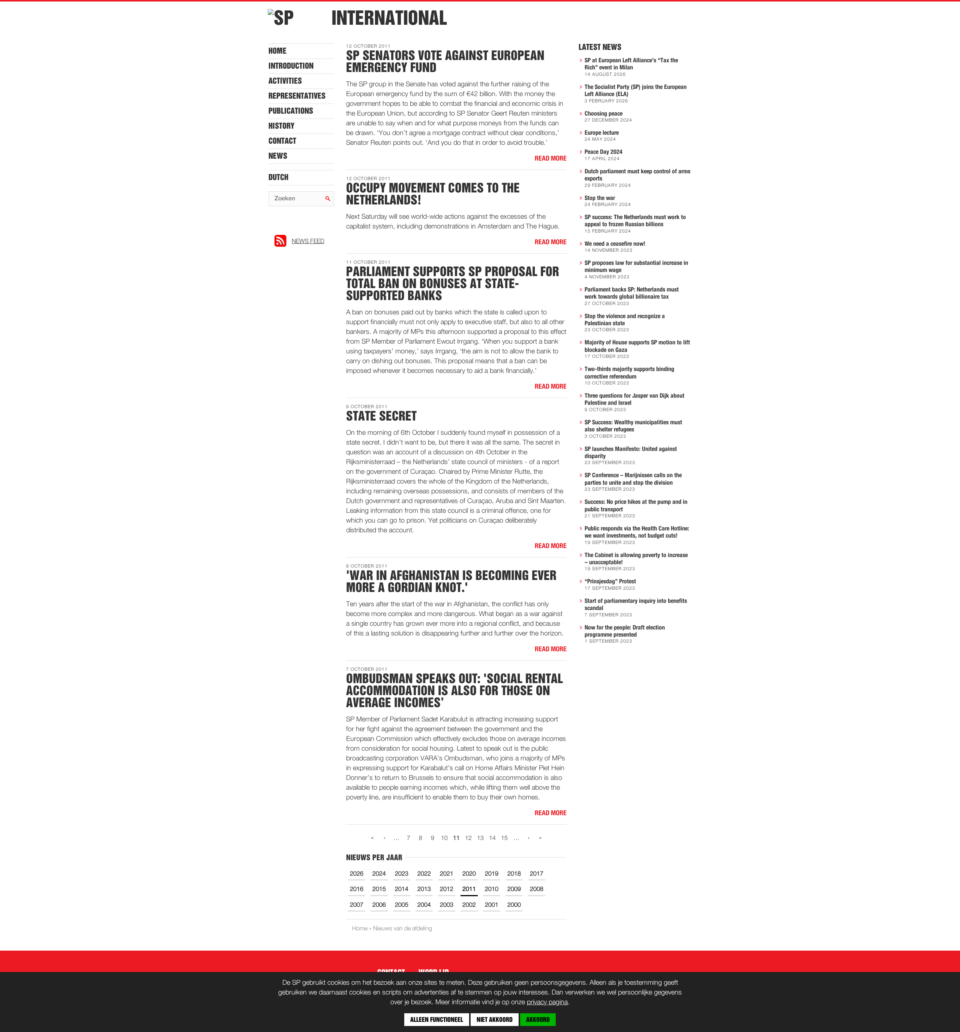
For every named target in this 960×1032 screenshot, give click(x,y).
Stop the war (600, 198)
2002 (469, 905)
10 (444, 838)
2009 (514, 889)
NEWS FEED (308, 242)
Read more (551, 158)
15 (504, 838)
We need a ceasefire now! (615, 244)
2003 (446, 905)
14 (492, 838)
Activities (285, 81)
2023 (401, 874)
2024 (379, 874)
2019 (491, 874)
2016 (356, 889)
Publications (290, 111)
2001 (491, 905)
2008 (536, 889)
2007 (356, 905)
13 (480, 838)
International (389, 18)
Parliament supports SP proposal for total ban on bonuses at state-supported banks (452, 284)
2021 (446, 874)
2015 (379, 889)
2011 (469, 889)
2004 (424, 905)
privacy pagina (547, 1002)
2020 (469, 874)
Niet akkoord (495, 1020)
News (277, 156)
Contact (282, 141)
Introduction (291, 66)
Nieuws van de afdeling (402, 929)
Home (277, 51)
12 (468, 838)
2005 (401, 905)
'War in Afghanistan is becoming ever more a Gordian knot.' (451, 581)
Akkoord (538, 1020)
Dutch (278, 177)
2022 (424, 874)
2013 (424, 889)
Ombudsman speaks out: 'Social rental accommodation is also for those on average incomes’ (454, 691)
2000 (514, 905)
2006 (379, 905)
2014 (401, 889)
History (281, 126)
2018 (514, 874)
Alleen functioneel (436, 1020)
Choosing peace (603, 114)
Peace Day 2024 (603, 152)
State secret (381, 416)
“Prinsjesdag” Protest (610, 581)
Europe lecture (602, 133)
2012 (446, 889)
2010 (491, 889)
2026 (356, 874)
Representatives (297, 96)
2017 (536, 874)
